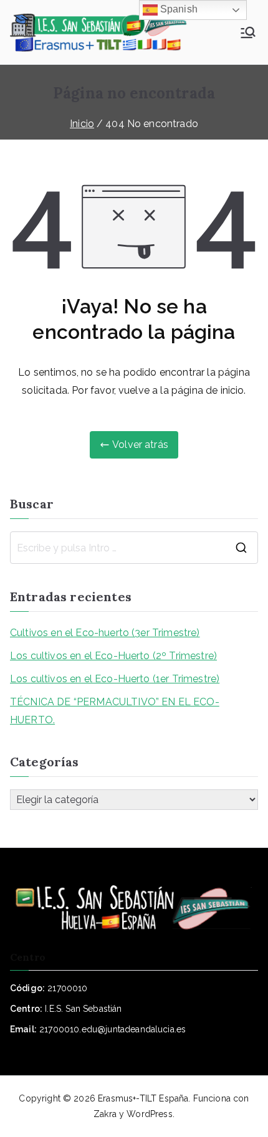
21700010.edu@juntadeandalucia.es (112, 1029)
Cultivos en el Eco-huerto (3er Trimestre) (105, 633)
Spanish (178, 9)
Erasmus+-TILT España (143, 1098)
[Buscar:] (134, 547)
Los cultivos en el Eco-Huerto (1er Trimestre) (114, 679)
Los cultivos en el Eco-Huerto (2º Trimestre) (113, 656)
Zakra (105, 1114)
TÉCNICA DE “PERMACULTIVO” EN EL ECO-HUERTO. (114, 711)
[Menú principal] (248, 32)
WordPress (149, 1114)
